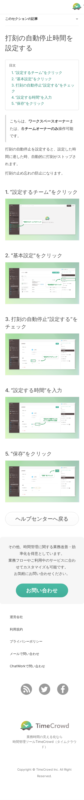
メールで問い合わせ (24, 654)
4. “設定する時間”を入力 (31, 97)
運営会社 (16, 617)
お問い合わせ (42, 590)
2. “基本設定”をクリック (31, 79)
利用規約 (16, 629)
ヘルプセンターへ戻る (42, 519)
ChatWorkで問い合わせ (27, 666)
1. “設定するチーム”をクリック (36, 72)
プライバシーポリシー (26, 641)
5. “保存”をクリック (27, 103)
